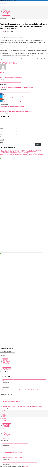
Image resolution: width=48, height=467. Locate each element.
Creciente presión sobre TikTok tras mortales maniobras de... (15, 447)
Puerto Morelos (6, 15)
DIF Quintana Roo (3, 62)
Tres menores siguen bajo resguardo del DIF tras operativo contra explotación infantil (17, 152)
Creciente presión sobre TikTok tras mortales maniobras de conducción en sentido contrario (18, 151)
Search (13, 18)
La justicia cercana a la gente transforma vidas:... (12, 97)
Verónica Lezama (10, 62)
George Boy (3, 31)
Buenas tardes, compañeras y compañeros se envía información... (16, 87)
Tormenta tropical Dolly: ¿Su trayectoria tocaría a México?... (15, 443)
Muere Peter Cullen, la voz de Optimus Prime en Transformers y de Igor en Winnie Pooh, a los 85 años (20, 153)
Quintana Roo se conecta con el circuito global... (12, 106)
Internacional (6, 361)
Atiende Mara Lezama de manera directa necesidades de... (15, 92)
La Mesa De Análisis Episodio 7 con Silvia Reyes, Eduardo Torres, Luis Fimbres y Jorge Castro (22, 406)
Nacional (5, 363)
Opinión (4, 364)
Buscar (1, 142)
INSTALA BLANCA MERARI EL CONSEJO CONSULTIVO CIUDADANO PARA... (19, 462)
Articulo (5, 358)
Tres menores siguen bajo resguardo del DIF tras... (12, 452)
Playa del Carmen (6, 11)
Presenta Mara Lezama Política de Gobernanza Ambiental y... (16, 111)
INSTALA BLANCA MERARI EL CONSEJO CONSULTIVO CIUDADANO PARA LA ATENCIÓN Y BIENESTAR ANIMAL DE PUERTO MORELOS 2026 (21, 155)
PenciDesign (25, 466)
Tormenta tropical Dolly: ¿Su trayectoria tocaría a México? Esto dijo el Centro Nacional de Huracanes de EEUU (22, 150)
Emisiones (5, 360)
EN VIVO (4, 9)
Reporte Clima (6, 12)
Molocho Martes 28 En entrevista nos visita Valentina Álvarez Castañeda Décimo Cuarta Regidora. (22, 396)
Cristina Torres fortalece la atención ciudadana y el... (13, 101)
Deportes (5, 359)
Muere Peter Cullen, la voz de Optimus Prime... (12, 457)
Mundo (5, 362)
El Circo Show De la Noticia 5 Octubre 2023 (11, 401)
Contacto (4, 10)
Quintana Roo (5, 13)
